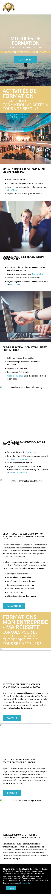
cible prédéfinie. (12, 190)
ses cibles (16, 466)
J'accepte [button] (11, 888)
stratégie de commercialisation (21, 459)
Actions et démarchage (15, 376)
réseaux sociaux (31, 452)
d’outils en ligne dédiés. (19, 472)
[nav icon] (43, 7)
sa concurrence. (14, 284)
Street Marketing (37, 274)
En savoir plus (25, 883)
